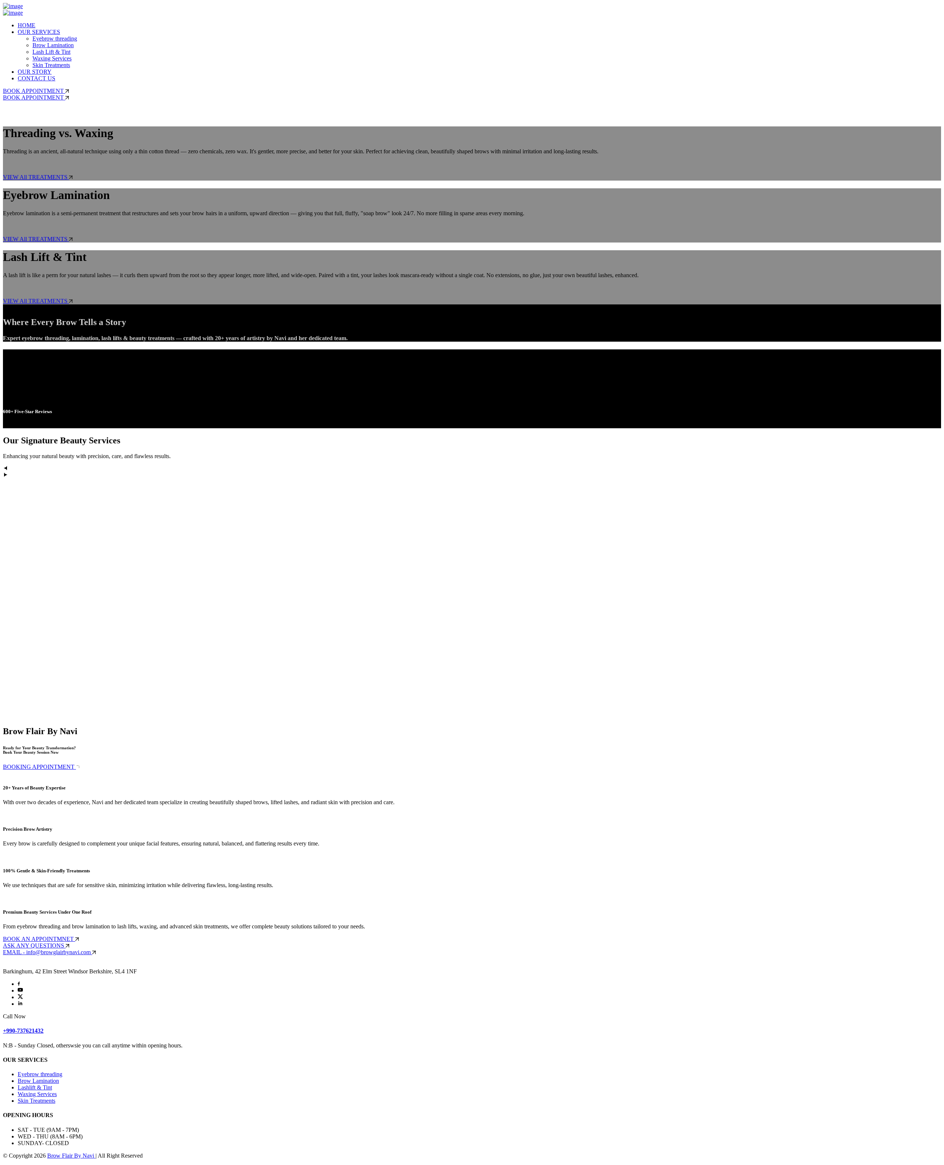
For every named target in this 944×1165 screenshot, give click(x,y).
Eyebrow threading (54, 38)
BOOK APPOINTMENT (34, 91)
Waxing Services (52, 58)
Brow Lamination (53, 45)
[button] (472, 468)
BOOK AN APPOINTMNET (39, 939)
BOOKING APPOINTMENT (39, 767)
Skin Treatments (51, 65)
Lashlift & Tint (35, 1087)
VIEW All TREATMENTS (36, 177)
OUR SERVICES (39, 32)
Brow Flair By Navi (71, 1155)
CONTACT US (36, 78)
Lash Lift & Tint (51, 52)
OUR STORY (35, 72)
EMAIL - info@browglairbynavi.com (47, 952)
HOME (26, 25)
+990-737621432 (23, 1031)
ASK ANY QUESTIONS (34, 945)
